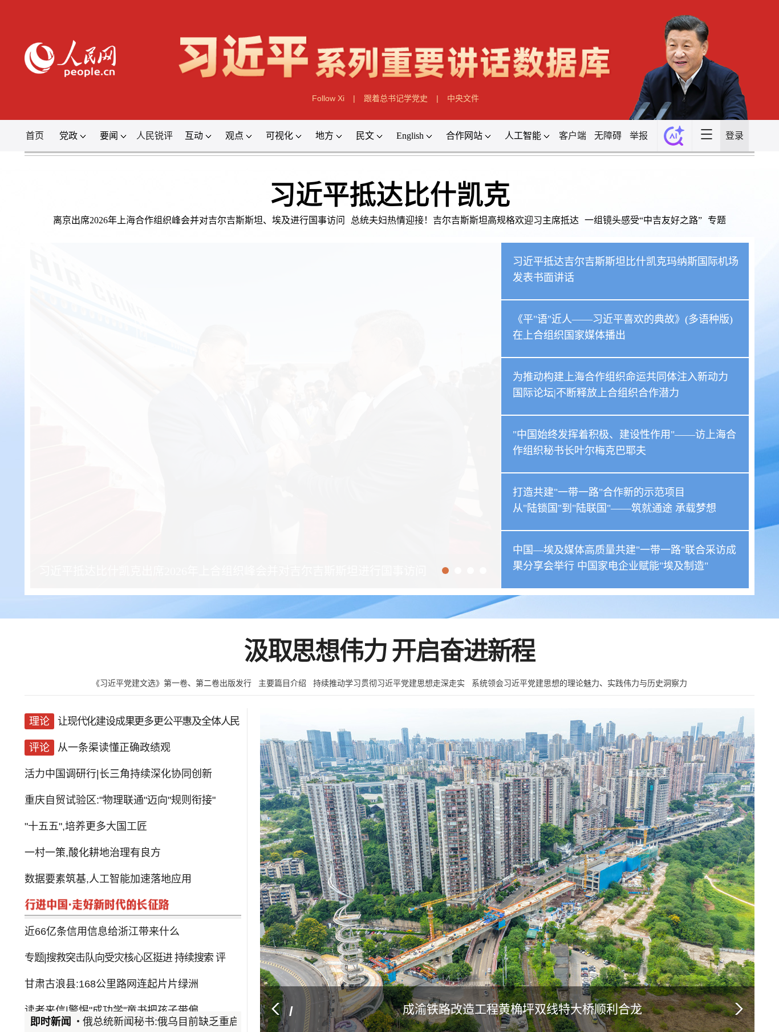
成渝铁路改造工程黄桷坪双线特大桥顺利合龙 (522, 1008)
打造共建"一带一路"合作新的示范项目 (599, 492)
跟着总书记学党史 (396, 98)
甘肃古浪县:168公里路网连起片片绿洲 (111, 951)
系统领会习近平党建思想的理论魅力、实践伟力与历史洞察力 (579, 683)
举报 (639, 135)
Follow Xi (328, 98)
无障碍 (608, 135)
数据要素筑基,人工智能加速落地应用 (108, 858)
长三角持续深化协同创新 (155, 766)
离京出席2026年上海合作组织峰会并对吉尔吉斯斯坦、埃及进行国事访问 (199, 220)
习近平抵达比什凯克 (389, 195)
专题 (717, 220)
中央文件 (463, 98)
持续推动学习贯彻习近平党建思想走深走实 (389, 683)
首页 (35, 135)
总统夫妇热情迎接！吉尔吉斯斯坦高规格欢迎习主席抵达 (465, 220)
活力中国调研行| (62, 766)
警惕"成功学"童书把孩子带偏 (133, 974)
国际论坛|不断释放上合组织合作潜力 (596, 393)
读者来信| (46, 974)
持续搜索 (194, 928)
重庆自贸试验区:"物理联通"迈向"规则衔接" (120, 789)
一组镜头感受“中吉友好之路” (643, 220)
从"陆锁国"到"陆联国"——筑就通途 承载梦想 (614, 508)
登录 (734, 135)
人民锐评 (154, 135)
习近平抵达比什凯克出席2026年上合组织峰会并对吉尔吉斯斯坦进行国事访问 (233, 571)
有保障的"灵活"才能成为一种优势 (153, 997)
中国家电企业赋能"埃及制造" (642, 566)
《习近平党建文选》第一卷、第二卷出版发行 (171, 683)
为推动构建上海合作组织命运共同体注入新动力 (620, 377)
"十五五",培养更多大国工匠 (86, 812)
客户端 (572, 135)
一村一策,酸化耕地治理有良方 (93, 835)
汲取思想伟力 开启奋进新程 (389, 651)
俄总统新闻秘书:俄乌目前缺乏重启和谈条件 (185, 1021)
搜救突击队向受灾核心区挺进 (109, 928)
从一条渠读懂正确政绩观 (114, 743)
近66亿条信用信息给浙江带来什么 (102, 904)
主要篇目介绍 (282, 683)
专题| (35, 928)
